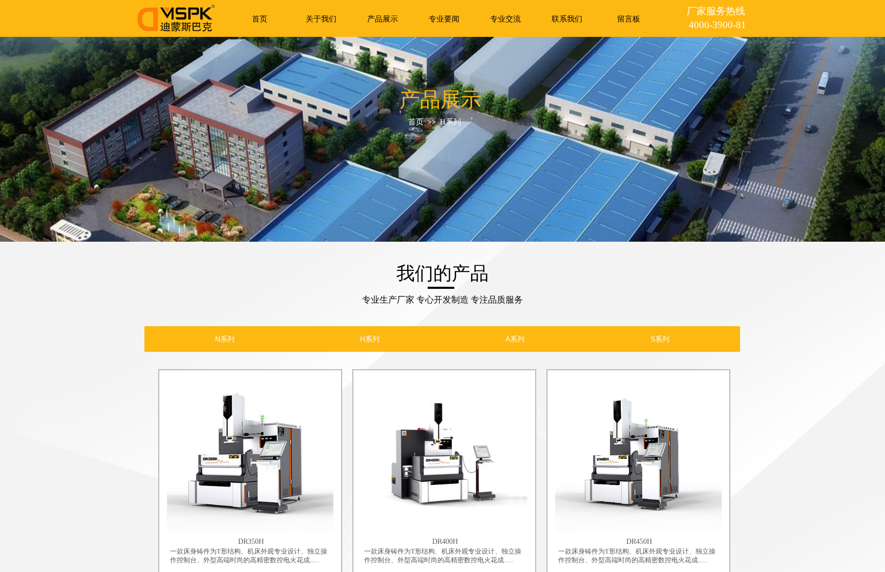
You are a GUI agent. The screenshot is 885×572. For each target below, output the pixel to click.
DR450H (639, 541)
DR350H (251, 541)
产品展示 (382, 19)
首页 (259, 19)
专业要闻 (444, 19)
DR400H (445, 541)
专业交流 (505, 19)
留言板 (628, 19)
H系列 (450, 122)
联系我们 (567, 19)
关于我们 (321, 19)
